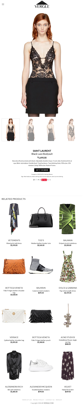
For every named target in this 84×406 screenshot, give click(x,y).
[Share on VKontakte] (48, 180)
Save (45, 180)
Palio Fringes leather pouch (41, 340)
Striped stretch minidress (68, 243)
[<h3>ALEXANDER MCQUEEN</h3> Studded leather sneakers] (41, 365)
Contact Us (50, 400)
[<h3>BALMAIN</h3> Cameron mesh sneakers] (41, 266)
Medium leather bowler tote (41, 243)
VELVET (67, 386)
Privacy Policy (38, 400)
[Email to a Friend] (40, 180)
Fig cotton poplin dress (68, 291)
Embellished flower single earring (68, 341)
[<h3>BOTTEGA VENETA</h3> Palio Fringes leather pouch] (41, 316)
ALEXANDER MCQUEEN (41, 386)
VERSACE (14, 337)
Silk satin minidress (14, 390)
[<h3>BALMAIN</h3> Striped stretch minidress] (67, 219)
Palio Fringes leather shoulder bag (14, 292)
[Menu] (3, 4)
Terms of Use (27, 400)
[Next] (77, 130)
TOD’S (41, 240)
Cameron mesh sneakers (41, 291)
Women (51, 174)
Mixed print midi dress (14, 243)
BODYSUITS (40, 174)
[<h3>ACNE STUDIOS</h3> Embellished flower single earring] (67, 316)
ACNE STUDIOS (68, 337)
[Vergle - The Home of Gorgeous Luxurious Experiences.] (42, 4)
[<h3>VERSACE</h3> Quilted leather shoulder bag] (14, 316)
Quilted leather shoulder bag (14, 340)
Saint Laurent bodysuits (46, 176)
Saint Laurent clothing (57, 176)
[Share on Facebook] (36, 180)
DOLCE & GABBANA (68, 288)
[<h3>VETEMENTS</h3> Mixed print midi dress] (14, 219)
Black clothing (35, 176)
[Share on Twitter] (38, 180)
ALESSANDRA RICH (14, 386)
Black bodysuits (28, 176)
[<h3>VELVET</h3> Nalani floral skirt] (67, 365)
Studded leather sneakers (41, 390)
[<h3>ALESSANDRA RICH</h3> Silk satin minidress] (14, 365)
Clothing (46, 174)
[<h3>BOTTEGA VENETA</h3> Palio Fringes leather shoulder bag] (14, 266)
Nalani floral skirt (68, 390)
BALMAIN (67, 240)
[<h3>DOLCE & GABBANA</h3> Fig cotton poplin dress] (67, 266)
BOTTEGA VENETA (14, 288)
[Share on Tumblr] (50, 180)
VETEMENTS (14, 240)
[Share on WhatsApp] (34, 180)
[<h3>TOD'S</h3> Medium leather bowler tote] (41, 219)
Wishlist (59, 400)
